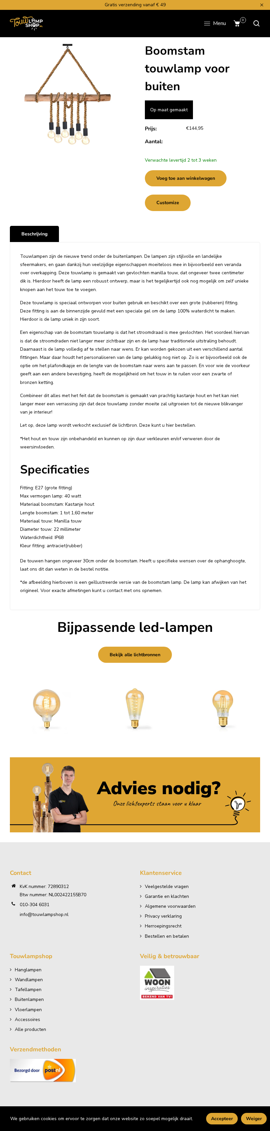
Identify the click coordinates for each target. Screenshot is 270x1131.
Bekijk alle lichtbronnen (135, 655)
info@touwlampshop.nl (44, 914)
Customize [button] (167, 203)
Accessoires (27, 1019)
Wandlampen (29, 980)
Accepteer (222, 1119)
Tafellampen (28, 989)
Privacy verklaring (163, 916)
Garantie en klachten (167, 896)
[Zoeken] (255, 23)
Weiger (254, 1119)
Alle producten (30, 1029)
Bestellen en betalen (167, 936)
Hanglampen (28, 970)
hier (170, 425)
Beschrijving (34, 234)
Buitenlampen (29, 999)
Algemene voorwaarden (170, 906)
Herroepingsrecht (163, 926)
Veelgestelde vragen (167, 886)
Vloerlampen (28, 1010)
